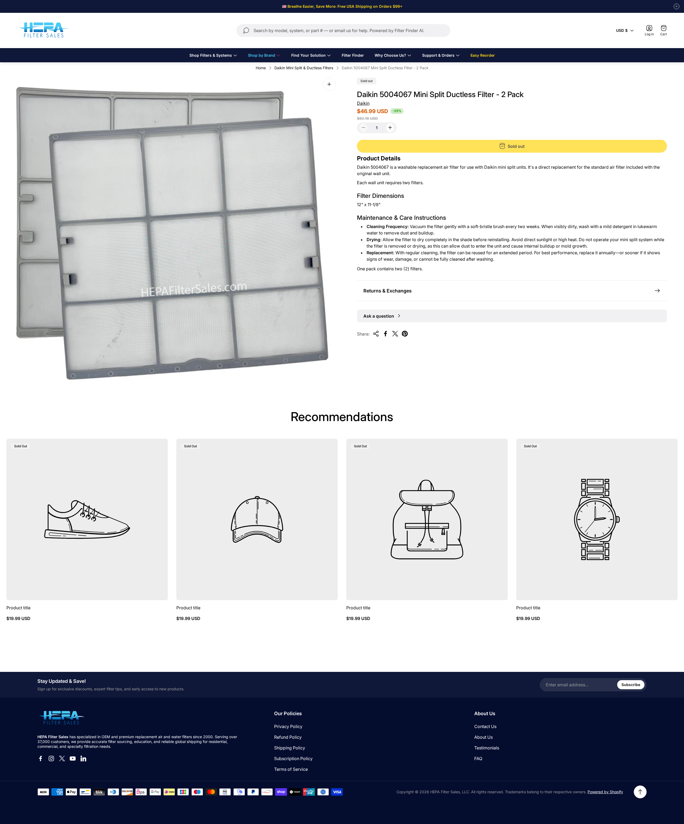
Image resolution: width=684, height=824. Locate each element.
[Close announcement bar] (676, 6)
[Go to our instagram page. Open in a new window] (51, 758)
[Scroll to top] (640, 792)
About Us (483, 737)
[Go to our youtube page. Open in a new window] (72, 758)
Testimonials (486, 747)
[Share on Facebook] (385, 333)
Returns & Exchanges (387, 290)
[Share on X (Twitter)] (395, 333)
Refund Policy (288, 737)
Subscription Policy (293, 758)
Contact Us (485, 726)
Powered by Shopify (605, 792)
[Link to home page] (61, 718)
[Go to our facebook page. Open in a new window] (40, 758)
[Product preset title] (87, 519)
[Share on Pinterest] (405, 333)
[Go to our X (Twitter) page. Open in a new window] (62, 758)
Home (261, 68)
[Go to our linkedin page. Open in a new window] (83, 758)
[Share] (376, 333)
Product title (18, 607)
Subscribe (630, 684)
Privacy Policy (288, 726)
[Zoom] (329, 84)
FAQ (478, 758)
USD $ (622, 30)
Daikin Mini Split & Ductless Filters (303, 68)
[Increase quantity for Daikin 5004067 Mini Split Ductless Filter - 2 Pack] (390, 127)
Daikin (363, 103)
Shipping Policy (289, 747)
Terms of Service (291, 769)
